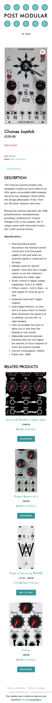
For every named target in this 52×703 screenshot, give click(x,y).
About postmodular (19, 692)
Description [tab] (14, 168)
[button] (42, 52)
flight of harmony (18, 159)
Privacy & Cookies (36, 688)
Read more (26, 439)
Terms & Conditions (16, 688)
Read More (35, 699)
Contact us (36, 692)
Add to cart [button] (26, 592)
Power (16, 582)
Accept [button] (25, 699)
